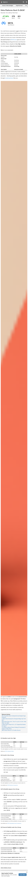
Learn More (22, 874)
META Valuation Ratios (9, 751)
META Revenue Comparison (12, 785)
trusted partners (9, 78)
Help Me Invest (19, 5)
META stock (14, 39)
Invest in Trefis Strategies (7, 5)
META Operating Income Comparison (14, 823)
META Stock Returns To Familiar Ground (11, 730)
